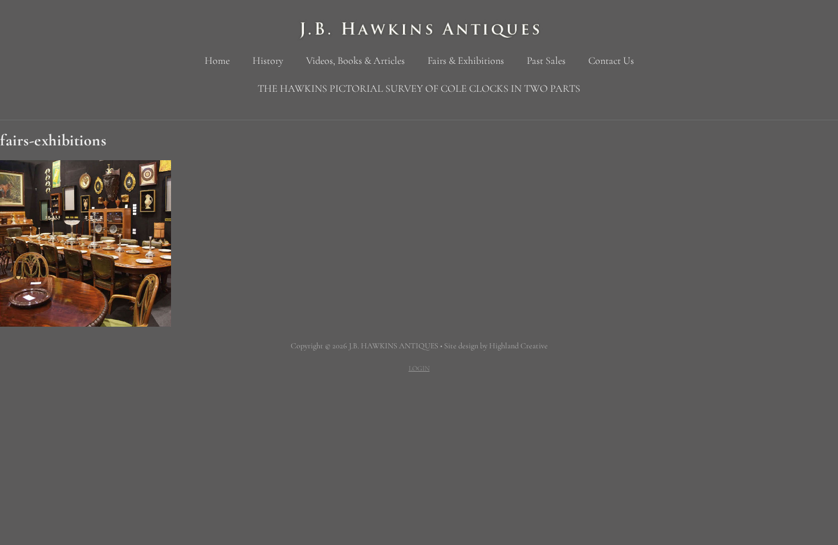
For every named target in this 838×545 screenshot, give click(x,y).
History (268, 60)
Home (217, 60)
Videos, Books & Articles (355, 60)
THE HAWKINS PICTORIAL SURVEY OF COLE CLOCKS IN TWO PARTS (419, 88)
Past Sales (546, 60)
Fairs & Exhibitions (466, 60)
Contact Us (611, 60)
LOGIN (419, 368)
